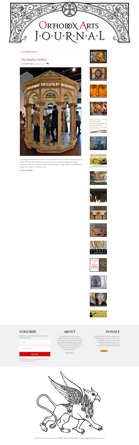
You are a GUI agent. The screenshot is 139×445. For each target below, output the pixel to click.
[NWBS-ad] (98, 230)
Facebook (74, 438)
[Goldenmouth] (98, 313)
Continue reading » (26, 170)
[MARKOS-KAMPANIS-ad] (98, 178)
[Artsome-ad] (98, 299)
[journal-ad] (98, 247)
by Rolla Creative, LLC (95, 438)
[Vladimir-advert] (98, 73)
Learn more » (69, 353)
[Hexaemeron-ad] (98, 160)
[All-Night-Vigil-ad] (98, 143)
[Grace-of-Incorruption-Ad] (98, 126)
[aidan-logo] (98, 91)
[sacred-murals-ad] (98, 282)
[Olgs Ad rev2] (98, 56)
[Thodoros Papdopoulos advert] (98, 108)
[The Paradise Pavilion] (50, 111)
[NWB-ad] (98, 212)
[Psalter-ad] (98, 265)
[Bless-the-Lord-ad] (98, 195)
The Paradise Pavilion (33, 59)
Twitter (81, 438)
